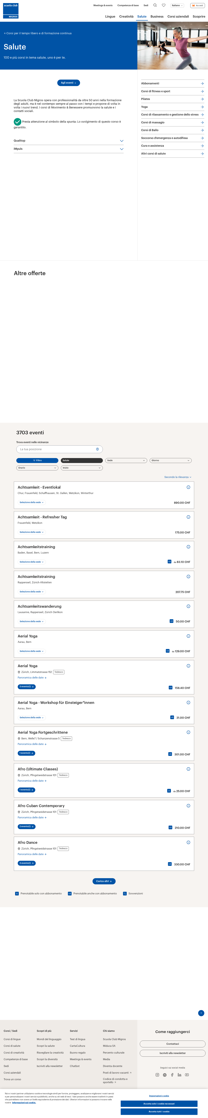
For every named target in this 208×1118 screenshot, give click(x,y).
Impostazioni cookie (159, 1096)
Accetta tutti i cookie (159, 1112)
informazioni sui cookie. (24, 1103)
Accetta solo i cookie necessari (159, 1104)
